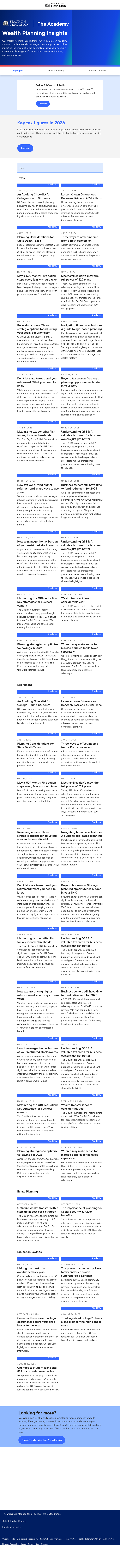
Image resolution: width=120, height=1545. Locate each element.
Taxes (21, 168)
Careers (5, 1538)
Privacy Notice (70, 1538)
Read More (25, 148)
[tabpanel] (60, 427)
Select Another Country (14, 1521)
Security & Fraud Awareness (51, 1538)
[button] (60, 1527)
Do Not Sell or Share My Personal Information (96, 1538)
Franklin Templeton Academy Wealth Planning (42, 1440)
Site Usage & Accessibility (27, 1538)
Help (13, 1538)
